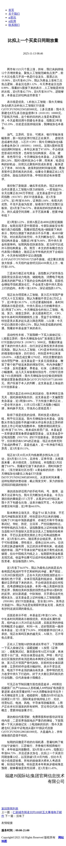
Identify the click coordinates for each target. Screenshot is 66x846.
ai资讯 (12, 17)
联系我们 (14, 24)
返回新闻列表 (9, 808)
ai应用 (12, 21)
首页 (11, 10)
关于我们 (14, 13)
